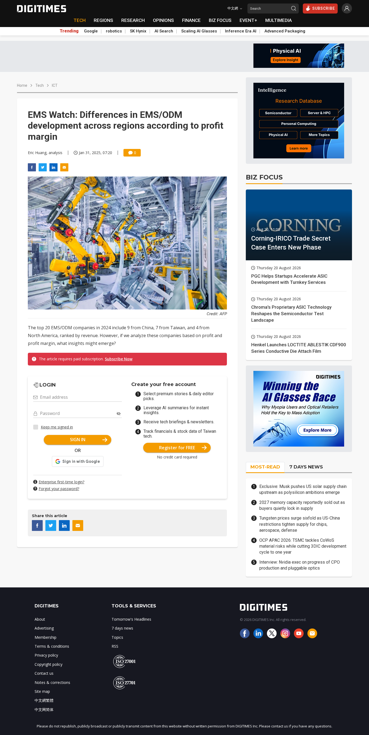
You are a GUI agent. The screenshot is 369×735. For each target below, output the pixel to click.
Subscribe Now (118, 358)
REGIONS (103, 20)
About (40, 619)
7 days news (122, 628)
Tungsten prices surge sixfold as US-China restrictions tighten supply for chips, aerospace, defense (299, 524)
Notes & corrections (52, 682)
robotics (114, 31)
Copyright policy (48, 664)
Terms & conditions (52, 646)
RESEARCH (133, 20)
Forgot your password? (59, 488)
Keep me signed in (57, 427)
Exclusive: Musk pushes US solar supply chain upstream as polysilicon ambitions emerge (303, 489)
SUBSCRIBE (323, 8)
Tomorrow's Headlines (131, 619)
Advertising (44, 628)
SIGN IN (77, 440)
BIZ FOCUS (220, 20)
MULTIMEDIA (278, 20)
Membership (45, 637)
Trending (69, 31)
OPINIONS (163, 20)
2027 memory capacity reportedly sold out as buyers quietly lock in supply (302, 505)
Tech (39, 85)
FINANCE (191, 20)
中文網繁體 (44, 700)
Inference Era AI (240, 31)
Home (22, 85)
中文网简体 (44, 709)
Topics (117, 637)
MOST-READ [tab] (265, 467)
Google (91, 31)
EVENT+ (248, 20)
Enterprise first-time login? (61, 481)
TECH (79, 20)
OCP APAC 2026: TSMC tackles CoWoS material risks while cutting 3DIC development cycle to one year (302, 546)
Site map (42, 691)
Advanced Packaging (284, 31)
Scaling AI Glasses (199, 31)
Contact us (44, 673)
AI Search (164, 31)
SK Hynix (138, 31)
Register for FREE (177, 448)
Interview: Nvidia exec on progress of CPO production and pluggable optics (299, 565)
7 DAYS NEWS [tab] (306, 467)
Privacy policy (46, 655)
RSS (115, 646)
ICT (55, 85)
